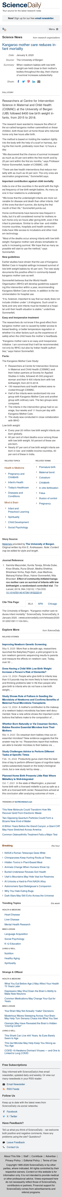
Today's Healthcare (18, 487)
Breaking (7, 845)
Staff (25, 1156)
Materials (7, 544)
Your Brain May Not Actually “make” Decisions (29, 1011)
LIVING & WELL (8, 948)
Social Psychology (18, 527)
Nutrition (9, 953)
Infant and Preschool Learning (18, 510)
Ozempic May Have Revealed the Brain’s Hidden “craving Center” (31, 1024)
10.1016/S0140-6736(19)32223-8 (24, 592)
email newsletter (44, 18)
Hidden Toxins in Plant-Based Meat (23, 862)
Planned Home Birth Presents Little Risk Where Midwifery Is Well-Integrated (29, 777)
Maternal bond (46, 472)
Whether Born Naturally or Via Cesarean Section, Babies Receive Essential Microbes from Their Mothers (30, 727)
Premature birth (47, 467)
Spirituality (13, 517)
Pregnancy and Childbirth (16, 475)
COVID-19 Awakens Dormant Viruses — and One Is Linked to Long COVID (32, 1052)
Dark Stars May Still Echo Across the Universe (29, 895)
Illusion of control (48, 498)
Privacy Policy (13, 1160)
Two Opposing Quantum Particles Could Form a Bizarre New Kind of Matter (27, 819)
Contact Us (13, 1147)
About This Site (12, 1156)
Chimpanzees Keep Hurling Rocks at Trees (28, 857)
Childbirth (44, 482)
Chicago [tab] (52, 603)
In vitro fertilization (48, 487)
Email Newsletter (16, 1084)
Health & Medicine (14, 467)
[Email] (39, 81)
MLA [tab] (30, 603)
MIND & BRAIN (8, 929)
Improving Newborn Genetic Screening (24, 644)
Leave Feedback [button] (16, 1142)
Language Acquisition (16, 934)
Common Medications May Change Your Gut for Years (30, 1000)
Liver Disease (12, 919)
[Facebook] (18, 81)
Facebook (12, 1111)
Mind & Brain (11, 502)
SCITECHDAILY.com (23, 801)
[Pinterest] (28, 81)
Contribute (37, 1156)
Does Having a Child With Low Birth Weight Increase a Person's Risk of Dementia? (26, 670)
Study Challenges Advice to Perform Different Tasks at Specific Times (28, 753)
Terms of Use (50, 1160)
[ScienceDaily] (21, 5)
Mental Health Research (17, 924)
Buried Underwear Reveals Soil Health (25, 871)
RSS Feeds (13, 1089)
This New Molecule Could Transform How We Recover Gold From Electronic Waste (26, 811)
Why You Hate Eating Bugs (19, 891)
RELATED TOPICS (12, 460)
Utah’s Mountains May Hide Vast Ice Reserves (29, 876)
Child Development (18, 522)
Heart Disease (12, 914)
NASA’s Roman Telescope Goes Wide (25, 853)
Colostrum (44, 477)
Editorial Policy (32, 1160)
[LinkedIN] (34, 81)
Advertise (51, 1156)
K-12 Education (13, 943)
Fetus (42, 493)
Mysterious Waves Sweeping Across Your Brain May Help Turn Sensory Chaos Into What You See (31, 1017)
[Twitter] (23, 81)
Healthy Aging (12, 958)
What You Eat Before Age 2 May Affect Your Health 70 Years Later (32, 985)
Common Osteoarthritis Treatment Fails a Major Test (29, 834)
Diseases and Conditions (15, 494)
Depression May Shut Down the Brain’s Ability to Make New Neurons (30, 992)
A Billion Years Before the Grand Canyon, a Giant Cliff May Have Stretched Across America (31, 827)
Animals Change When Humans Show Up (27, 867)
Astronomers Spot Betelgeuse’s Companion (28, 886)
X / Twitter (12, 1116)
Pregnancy (45, 503)
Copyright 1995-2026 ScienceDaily (25, 1165)
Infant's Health (15, 482)
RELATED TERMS (43, 460)
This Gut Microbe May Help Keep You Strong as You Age (30, 1044)
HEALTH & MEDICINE (11, 909)
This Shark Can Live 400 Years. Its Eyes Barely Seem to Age (30, 1037)
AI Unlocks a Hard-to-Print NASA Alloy (25, 881)
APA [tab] (40, 603)
